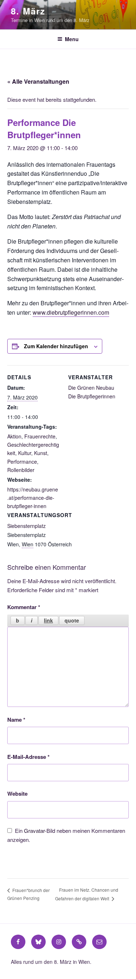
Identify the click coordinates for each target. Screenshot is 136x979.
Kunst (40, 452)
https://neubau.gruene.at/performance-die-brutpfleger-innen (32, 498)
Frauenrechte (39, 436)
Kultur (24, 452)
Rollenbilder (20, 469)
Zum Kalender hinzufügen (56, 346)
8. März (28, 11)
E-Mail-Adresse (28, 757)
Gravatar (34, 830)
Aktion (14, 436)
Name (16, 720)
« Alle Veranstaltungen (38, 81)
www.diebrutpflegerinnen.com (71, 312)
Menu (72, 39)
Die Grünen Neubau (91, 387)
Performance (22, 461)
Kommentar (23, 607)
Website (17, 793)
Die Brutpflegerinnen (91, 396)
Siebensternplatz (26, 525)
